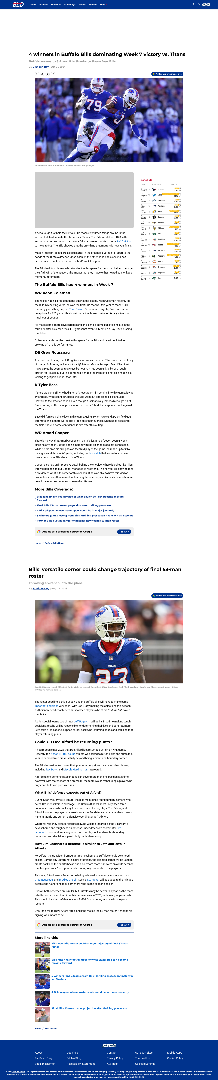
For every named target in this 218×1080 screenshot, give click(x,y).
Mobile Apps (174, 1052)
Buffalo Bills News (54, 543)
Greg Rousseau (44, 879)
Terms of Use (143, 1058)
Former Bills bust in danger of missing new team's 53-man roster (78, 520)
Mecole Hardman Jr (75, 769)
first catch (95, 453)
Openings (72, 1052)
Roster (82, 4)
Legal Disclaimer (45, 1063)
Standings (70, 4)
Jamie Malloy (41, 588)
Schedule (56, 4)
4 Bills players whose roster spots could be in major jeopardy (75, 510)
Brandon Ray (41, 66)
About (38, 1052)
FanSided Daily (44, 1058)
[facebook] (193, 4)
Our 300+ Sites (144, 1052)
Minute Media (18, 1072)
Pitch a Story (74, 1058)
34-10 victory (124, 241)
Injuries (93, 4)
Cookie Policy (175, 1058)
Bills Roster (50, 1028)
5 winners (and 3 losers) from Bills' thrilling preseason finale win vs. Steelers (85, 515)
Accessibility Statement (81, 1063)
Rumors (43, 4)
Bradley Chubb (68, 879)
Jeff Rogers (81, 721)
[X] (199, 4)
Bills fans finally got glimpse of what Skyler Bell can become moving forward (80, 498)
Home (38, 543)
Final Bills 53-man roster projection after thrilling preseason (74, 505)
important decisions (46, 705)
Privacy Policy (115, 1058)
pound (72, 753)
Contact (111, 1052)
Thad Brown (76, 309)
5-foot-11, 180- (59, 753)
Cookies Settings (145, 1063)
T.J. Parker (93, 879)
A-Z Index (112, 1063)
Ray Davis (52, 769)
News (33, 4)
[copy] (53, 74)
